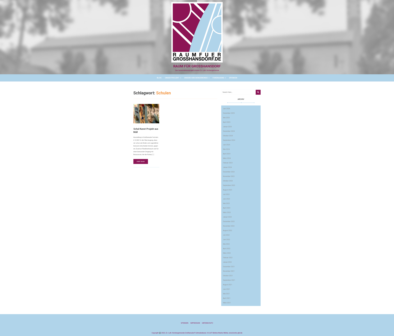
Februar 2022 (228, 258)
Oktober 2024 (228, 136)
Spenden (233, 78)
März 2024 (227, 158)
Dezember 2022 (229, 221)
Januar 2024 (227, 167)
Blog (159, 78)
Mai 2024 (226, 149)
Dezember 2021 (229, 267)
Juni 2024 (226, 145)
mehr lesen (141, 161)
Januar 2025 (227, 127)
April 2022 (226, 249)
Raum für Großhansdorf (197, 66)
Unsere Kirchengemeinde (196, 78)
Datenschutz (207, 323)
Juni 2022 (226, 239)
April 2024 (226, 154)
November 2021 (229, 271)
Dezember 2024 (229, 131)
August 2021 (227, 285)
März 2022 (227, 253)
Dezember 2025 (229, 113)
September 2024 (229, 140)
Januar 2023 (227, 217)
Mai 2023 (226, 203)
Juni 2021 (226, 289)
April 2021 (226, 298)
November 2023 (229, 176)
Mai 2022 (226, 244)
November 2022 (229, 226)
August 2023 (227, 190)
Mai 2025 (226, 118)
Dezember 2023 (229, 172)
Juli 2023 (226, 194)
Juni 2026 (226, 109)
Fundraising (218, 78)
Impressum (195, 323)
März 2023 (227, 212)
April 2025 (226, 122)
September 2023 (229, 185)
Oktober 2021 (228, 276)
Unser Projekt (172, 78)
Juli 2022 (226, 235)
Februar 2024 (228, 163)
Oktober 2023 (228, 181)
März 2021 (227, 303)
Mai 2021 (226, 294)
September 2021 (229, 280)
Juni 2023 (226, 199)
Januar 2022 (227, 262)
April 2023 (226, 208)
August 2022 (227, 230)
